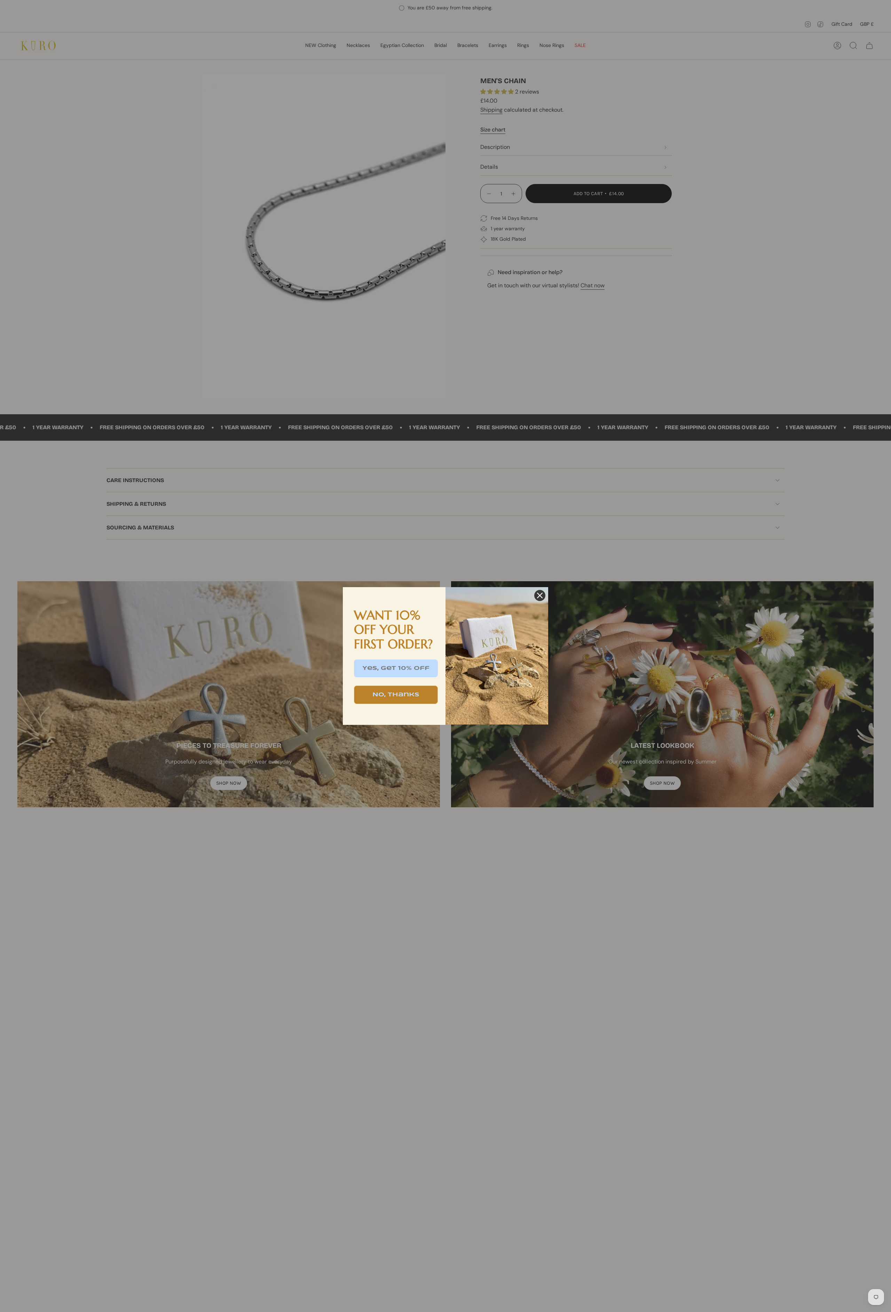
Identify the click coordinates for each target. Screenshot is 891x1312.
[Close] (539, 595)
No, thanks (395, 694)
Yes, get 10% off (395, 668)
